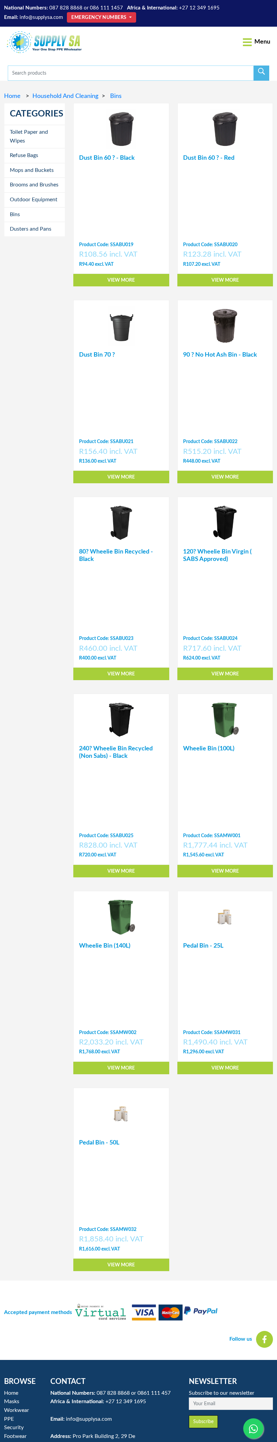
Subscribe (203, 1421)
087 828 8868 (65, 7)
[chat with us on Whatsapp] (253, 1428)
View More (121, 280)
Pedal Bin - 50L (99, 1143)
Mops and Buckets (32, 170)
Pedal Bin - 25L (203, 946)
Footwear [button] (15, 1436)
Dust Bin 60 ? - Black (107, 158)
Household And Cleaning (65, 96)
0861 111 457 (154, 1393)
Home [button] (11, 1393)
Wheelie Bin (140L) (104, 946)
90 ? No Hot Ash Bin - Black (220, 355)
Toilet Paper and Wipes (29, 136)
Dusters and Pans (30, 229)
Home (13, 96)
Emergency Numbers (99, 17)
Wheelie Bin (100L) (208, 749)
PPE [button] (9, 1419)
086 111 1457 (106, 7)
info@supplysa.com (41, 17)
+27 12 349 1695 (199, 7)
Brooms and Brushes (34, 184)
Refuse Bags (24, 155)
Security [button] (14, 1427)
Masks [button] (11, 1401)
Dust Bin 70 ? (97, 355)
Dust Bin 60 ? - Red (208, 158)
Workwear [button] (16, 1410)
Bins (115, 96)
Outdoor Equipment (33, 199)
